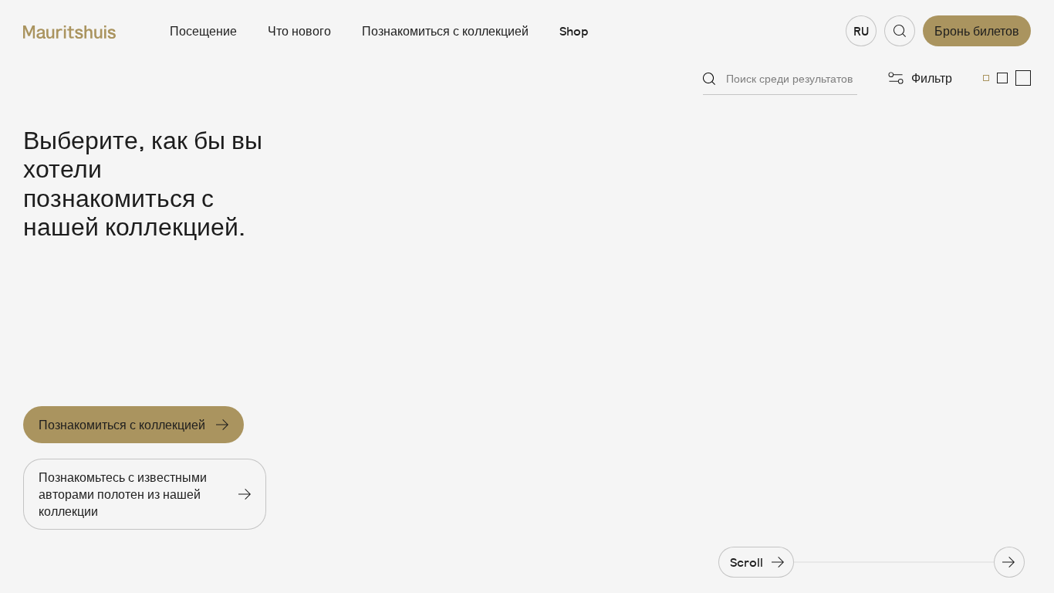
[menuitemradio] (986, 78)
